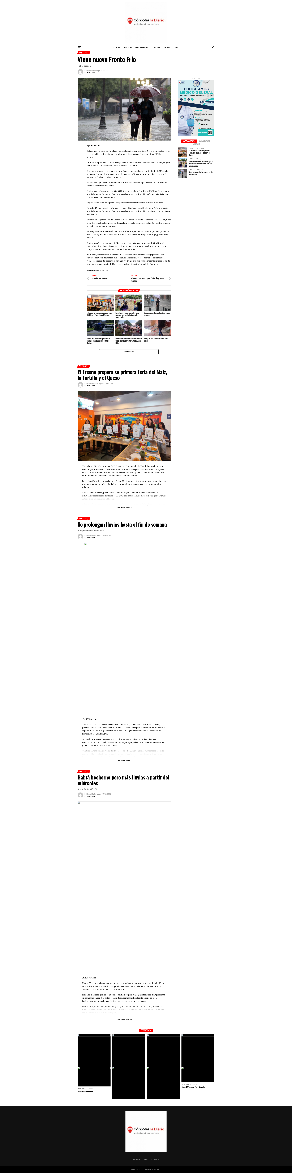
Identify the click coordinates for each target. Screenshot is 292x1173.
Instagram (155, 1159)
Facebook (136, 1159)
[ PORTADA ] (116, 47)
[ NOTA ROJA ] (127, 47)
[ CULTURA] (166, 47)
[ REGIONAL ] (156, 47)
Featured (104, 270)
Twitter (145, 1159)
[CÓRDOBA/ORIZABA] (142, 47)
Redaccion (91, 73)
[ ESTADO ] (177, 47)
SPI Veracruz (91, 719)
